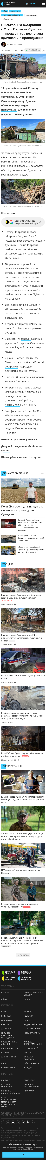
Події (4, 1012)
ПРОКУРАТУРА (15, 11)
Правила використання (31, 1085)
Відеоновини (8, 1067)
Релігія (27, 1052)
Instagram (35, 457)
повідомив (11, 249)
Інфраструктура (31, 15)
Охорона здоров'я (33, 1028)
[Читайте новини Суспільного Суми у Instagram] (8, 1122)
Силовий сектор (9, 1048)
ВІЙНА (5, 11)
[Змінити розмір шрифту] (43, 50)
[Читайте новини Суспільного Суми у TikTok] (33, 1122)
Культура (28, 1016)
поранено (31, 309)
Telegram (33, 439)
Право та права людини (9, 1043)
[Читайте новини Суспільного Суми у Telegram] (23, 1122)
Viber (6, 450)
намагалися (26, 377)
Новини (5, 992)
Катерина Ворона (14, 44)
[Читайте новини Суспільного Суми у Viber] (18, 1122)
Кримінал (6, 1016)
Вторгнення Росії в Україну (12, 15)
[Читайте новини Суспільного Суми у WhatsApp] (28, 1122)
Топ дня (28, 1067)
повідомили (12, 294)
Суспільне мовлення (6, 1085)
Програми (29, 1091)
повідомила (9, 109)
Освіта (27, 1020)
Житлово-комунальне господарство (8, 1035)
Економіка (6, 1020)
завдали (26, 338)
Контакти (6, 1080)
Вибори (5, 1024)
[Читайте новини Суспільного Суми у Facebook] (3, 1122)
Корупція (28, 1012)
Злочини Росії (8, 1057)
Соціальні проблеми (29, 1058)
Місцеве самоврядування (33, 1043)
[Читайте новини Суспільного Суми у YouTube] (13, 1122)
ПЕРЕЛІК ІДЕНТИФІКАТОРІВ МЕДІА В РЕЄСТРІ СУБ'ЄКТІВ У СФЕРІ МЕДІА (9, 1102)
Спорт (4, 1063)
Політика (6, 1052)
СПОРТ (27, 999)
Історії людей (31, 1048)
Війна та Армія (8, 19)
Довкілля (6, 1028)
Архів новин (30, 1080)
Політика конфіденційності (10, 1092)
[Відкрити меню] (44, 3)
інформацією (16, 411)
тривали (32, 232)
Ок (23, 1155)
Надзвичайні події (33, 1024)
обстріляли (18, 328)
